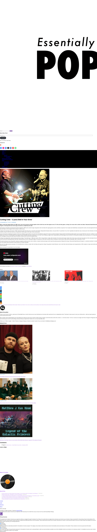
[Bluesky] (1, 300)
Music (3, 160)
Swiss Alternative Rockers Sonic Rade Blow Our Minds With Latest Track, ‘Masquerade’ (79, 281)
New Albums (4, 304)
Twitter (16, 266)
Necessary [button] (2, 522)
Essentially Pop (4, 222)
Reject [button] (49, 511)
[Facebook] (1, 287)
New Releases (6, 163)
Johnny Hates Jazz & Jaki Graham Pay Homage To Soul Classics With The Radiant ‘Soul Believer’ (20, 493)
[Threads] (1, 301)
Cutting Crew (32, 304)
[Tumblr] (1, 291)
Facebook (12, 266)
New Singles (15, 304)
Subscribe (3, 137)
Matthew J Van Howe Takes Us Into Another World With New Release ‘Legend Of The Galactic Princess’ (21, 440)
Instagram (20, 266)
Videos (3, 166)
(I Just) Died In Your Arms (25, 304)
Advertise (2, 504)
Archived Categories (8, 156)
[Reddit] (1, 294)
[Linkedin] (1, 292)
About (1, 506)
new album (37, 304)
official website (29, 266)
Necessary (3, 523)
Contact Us (4, 150)
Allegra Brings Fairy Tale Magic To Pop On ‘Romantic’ (12, 494)
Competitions (6, 161)
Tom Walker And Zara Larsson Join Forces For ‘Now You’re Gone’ (13, 376)
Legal (3, 151)
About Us (4, 152)
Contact (1, 500)
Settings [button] (52, 511)
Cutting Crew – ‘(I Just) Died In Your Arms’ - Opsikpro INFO (17, 445)
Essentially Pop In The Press (7, 159)
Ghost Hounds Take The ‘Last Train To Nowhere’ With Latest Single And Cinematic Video (18, 402)
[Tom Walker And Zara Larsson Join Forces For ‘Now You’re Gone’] (16, 373)
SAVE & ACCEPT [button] (3, 531)
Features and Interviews (6, 158)
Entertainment (5, 167)
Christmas (8, 157)
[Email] (1, 298)
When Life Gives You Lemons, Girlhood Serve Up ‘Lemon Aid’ (13, 499)
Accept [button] (46, 511)
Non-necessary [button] (3, 527)
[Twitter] (1, 289)
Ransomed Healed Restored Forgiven (51, 304)
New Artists (6, 164)
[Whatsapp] (1, 296)
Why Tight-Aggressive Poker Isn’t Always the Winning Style (13, 497)
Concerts (5, 165)
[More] (1, 303)
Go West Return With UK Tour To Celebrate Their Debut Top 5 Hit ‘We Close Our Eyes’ (14, 281)
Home (3, 154)
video (59, 304)
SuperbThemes (19, 510)
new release (41, 304)
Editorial (5, 155)
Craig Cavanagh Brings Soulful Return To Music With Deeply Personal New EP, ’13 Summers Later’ (20, 495)
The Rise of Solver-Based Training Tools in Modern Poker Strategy (14, 496)
